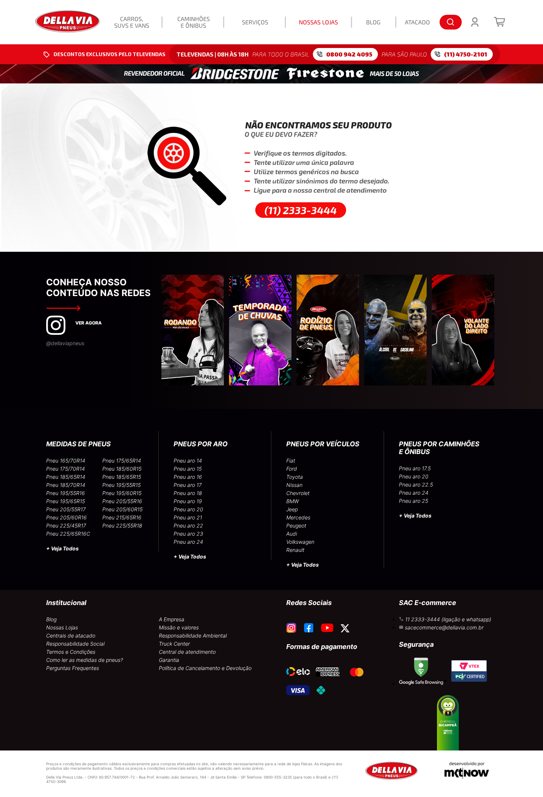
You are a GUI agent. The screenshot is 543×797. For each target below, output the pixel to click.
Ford (291, 469)
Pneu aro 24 (188, 542)
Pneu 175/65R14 (121, 460)
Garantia (169, 660)
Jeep (292, 509)
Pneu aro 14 (188, 460)
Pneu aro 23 (188, 533)
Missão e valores (179, 627)
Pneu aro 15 (188, 469)
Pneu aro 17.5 (415, 468)
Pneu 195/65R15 (65, 501)
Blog (51, 619)
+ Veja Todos (62, 548)
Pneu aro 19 (188, 501)
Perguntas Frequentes (72, 668)
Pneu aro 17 (188, 485)
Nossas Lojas (62, 627)
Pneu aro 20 (188, 509)
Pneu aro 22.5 (416, 484)
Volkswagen (300, 542)
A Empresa (171, 619)
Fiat (290, 460)
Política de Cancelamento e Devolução (205, 668)
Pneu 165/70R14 (65, 460)
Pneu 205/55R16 (122, 501)
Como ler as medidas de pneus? (84, 660)
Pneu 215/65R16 (121, 517)
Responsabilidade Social (75, 643)
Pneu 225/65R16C (68, 533)
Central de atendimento (187, 652)
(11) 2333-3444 (300, 210)
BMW (292, 501)
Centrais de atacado (70, 635)
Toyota (294, 477)
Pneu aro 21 (188, 517)
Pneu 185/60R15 (121, 469)
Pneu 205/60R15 (122, 509)
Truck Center (174, 643)
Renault (295, 550)
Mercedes (298, 517)
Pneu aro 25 (413, 501)
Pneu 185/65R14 (65, 477)
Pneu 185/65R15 (121, 477)
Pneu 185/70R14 (65, 485)
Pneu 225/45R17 (66, 525)
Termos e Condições (70, 652)
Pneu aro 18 (188, 493)
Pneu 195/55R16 (65, 493)
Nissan (294, 485)
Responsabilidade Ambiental (193, 635)
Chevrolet (298, 493)
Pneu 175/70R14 (65, 469)
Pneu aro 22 (188, 525)
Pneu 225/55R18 (122, 525)
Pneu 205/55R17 (66, 509)
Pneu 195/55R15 (121, 485)
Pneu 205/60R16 (66, 517)
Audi (291, 533)
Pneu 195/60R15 (121, 493)
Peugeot (296, 525)
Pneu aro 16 (188, 477)
